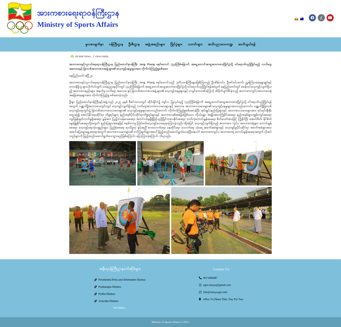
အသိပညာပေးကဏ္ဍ (220, 44)
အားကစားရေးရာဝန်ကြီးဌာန (78, 13)
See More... (119, 307)
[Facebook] (312, 17)
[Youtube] (330, 17)
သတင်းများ (195, 44)
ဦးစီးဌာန (134, 44)
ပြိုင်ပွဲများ (176, 44)
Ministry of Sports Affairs (77, 24)
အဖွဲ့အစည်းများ (155, 44)
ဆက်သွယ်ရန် (247, 44)
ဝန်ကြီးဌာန (116, 44)
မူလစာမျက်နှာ (94, 44)
